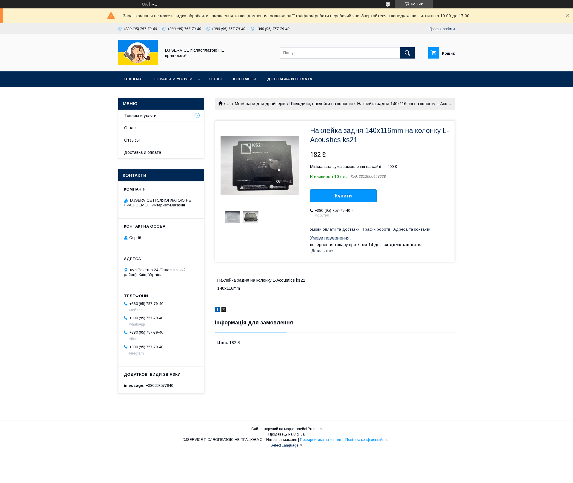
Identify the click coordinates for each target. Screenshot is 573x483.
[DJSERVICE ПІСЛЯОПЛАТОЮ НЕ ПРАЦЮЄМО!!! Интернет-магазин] (138, 63)
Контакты (244, 79)
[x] (223, 310)
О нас (215, 79)
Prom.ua (315, 429)
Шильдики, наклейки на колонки (321, 103)
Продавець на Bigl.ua (286, 434)
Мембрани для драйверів (260, 103)
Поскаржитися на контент (321, 440)
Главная (133, 79)
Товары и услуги (172, 79)
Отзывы (132, 140)
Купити (343, 195)
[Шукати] (407, 53)
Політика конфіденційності (368, 440)
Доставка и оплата (289, 79)
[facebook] (217, 310)
